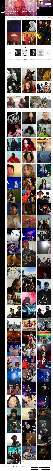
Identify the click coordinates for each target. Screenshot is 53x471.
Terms (3, 463)
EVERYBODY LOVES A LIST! (24, 17)
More (49, 17)
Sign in (2, 13)
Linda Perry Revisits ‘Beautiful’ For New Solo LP (29, 461)
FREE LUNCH (38, 17)
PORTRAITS (34, 17)
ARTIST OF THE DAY (13, 17)
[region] (26, 467)
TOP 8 (30, 17)
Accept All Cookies (40, 469)
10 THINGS (43, 17)
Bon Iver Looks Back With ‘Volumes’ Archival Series (44, 461)
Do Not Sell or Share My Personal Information (40, 465)
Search (50, 6)
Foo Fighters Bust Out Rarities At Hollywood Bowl (20, 12)
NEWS (8, 17)
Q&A (18, 17)
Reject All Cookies (40, 467)
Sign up (3, 11)
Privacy (1, 463)
